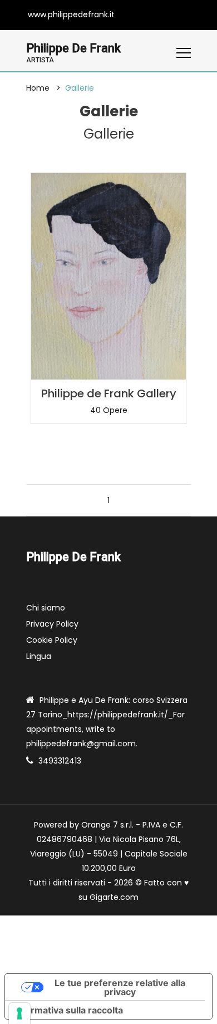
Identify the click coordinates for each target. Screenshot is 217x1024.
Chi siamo (45, 607)
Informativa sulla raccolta (68, 1010)
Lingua (38, 656)
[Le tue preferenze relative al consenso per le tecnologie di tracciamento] (19, 1013)
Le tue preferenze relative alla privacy (120, 987)
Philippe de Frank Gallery (108, 393)
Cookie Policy (51, 640)
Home (38, 88)
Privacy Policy (52, 623)
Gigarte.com (114, 897)
